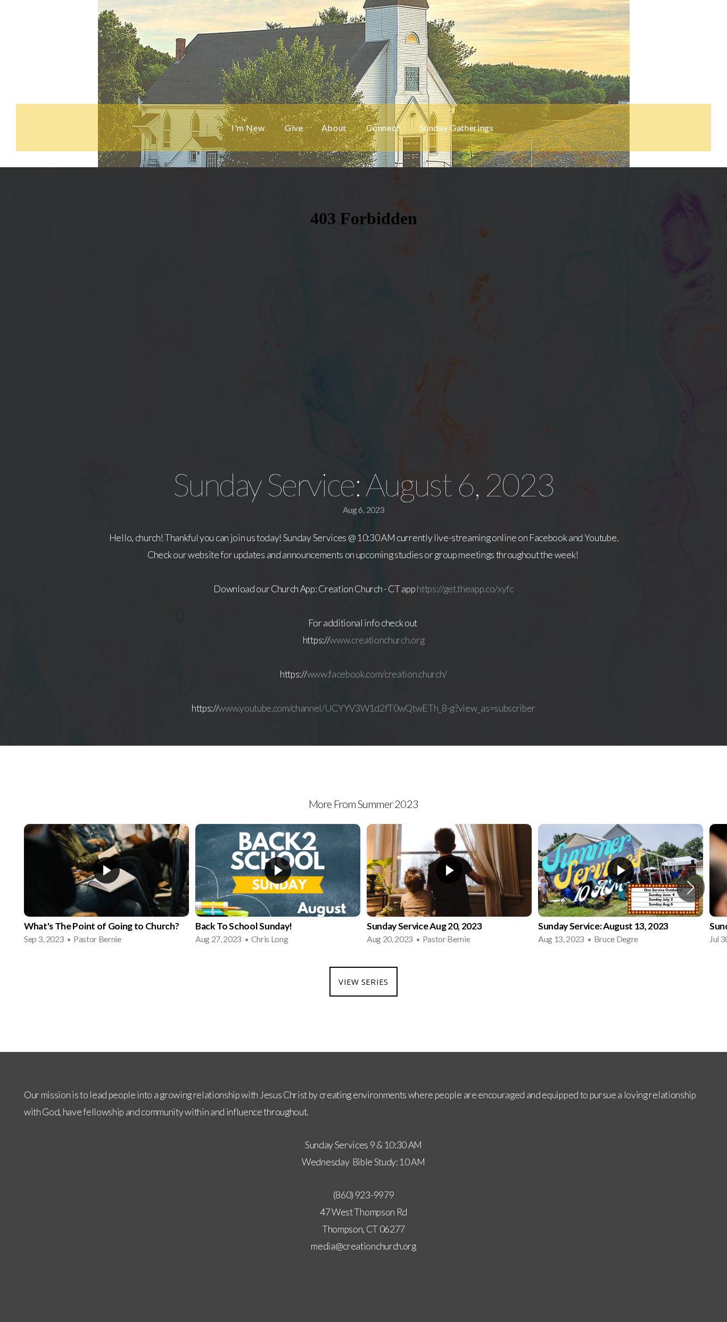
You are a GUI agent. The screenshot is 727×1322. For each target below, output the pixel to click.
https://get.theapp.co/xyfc (465, 588)
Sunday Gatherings (458, 128)
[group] (106, 887)
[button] (690, 887)
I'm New (249, 128)
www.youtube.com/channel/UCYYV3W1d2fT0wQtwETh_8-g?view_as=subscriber (376, 708)
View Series (363, 981)
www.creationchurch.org (376, 640)
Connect (383, 128)
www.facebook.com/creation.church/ (377, 674)
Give (294, 128)
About (335, 128)
